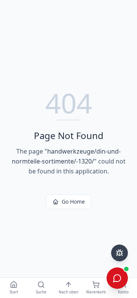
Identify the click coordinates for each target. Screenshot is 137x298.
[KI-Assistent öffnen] (117, 278)
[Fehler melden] (119, 253)
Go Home (73, 201)
